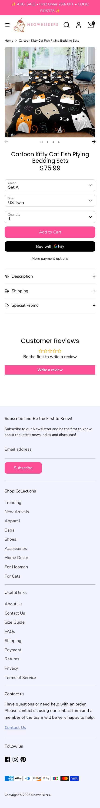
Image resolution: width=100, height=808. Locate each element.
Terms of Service (20, 677)
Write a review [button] (50, 369)
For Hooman (16, 567)
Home (9, 40)
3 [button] (53, 142)
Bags (9, 530)
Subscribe (23, 468)
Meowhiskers (40, 795)
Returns (12, 659)
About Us (14, 604)
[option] (50, 92)
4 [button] (59, 142)
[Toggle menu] (6, 25)
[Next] (94, 141)
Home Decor (16, 557)
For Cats (12, 576)
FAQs (10, 631)
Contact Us (15, 613)
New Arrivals (17, 512)
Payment (13, 650)
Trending (13, 502)
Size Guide (15, 622)
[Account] (78, 23)
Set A (13, 187)
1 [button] (41, 142)
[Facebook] (7, 759)
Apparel (12, 521)
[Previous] (6, 141)
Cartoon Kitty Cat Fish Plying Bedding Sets (49, 40)
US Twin (16, 202)
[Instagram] (15, 759)
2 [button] (47, 142)
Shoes (10, 539)
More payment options (50, 258)
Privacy (11, 668)
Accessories (16, 548)
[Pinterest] (23, 759)
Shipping (13, 640)
